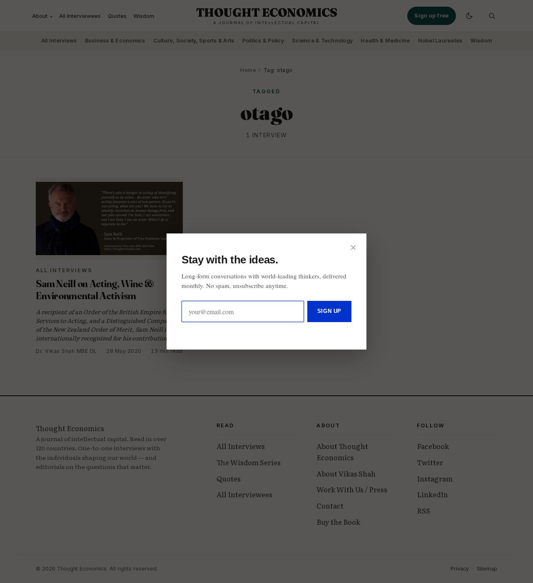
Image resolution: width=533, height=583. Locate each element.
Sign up (329, 311)
